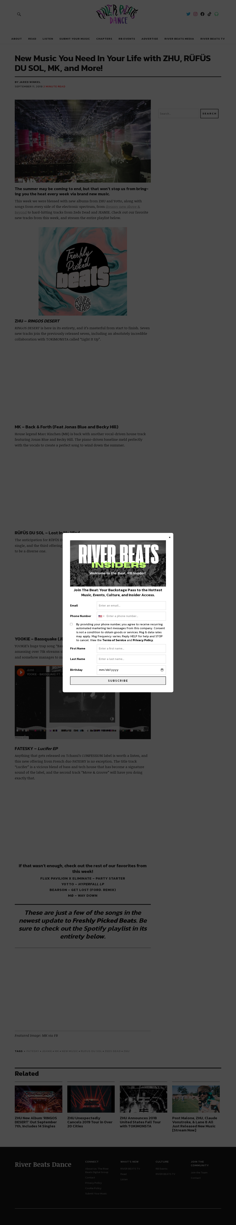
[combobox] (101, 616)
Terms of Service (114, 640)
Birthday (76, 670)
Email (74, 606)
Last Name (77, 659)
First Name (77, 648)
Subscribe (118, 680)
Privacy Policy (143, 640)
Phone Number (80, 616)
